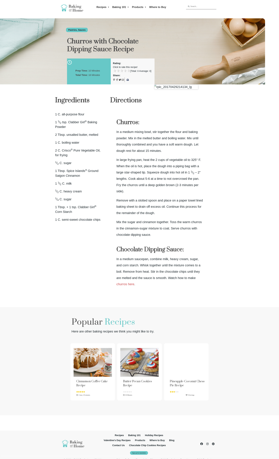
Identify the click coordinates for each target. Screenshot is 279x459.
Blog (171, 440)
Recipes (101, 7)
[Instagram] (207, 443)
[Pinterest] (213, 443)
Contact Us (118, 445)
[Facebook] (201, 443)
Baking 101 (119, 7)
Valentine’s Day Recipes (117, 440)
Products (137, 7)
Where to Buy (157, 7)
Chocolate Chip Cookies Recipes (147, 445)
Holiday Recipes (154, 435)
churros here (125, 284)
